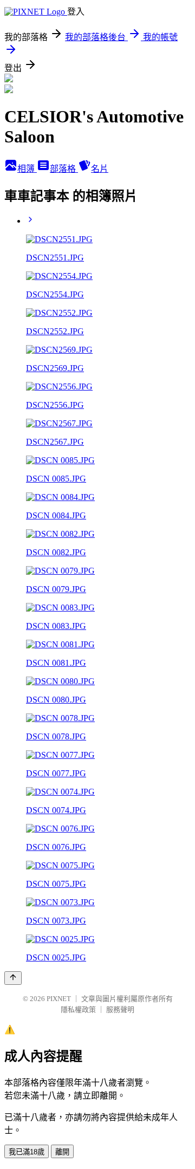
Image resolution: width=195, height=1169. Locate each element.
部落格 (64, 168)
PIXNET (59, 999)
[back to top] (13, 978)
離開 (62, 1152)
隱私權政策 (78, 1009)
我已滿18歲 (26, 1152)
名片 (99, 168)
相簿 (27, 168)
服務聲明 (120, 1009)
